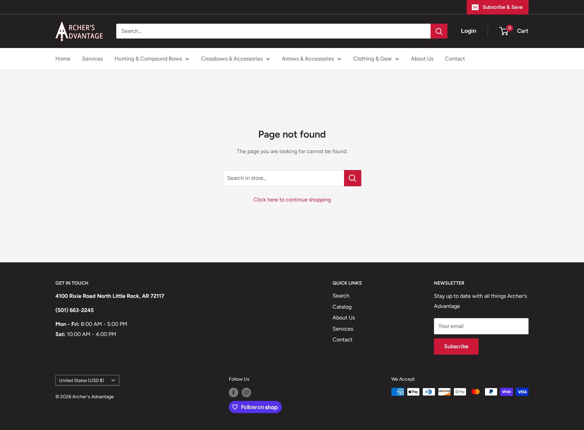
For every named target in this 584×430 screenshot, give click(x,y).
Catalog (342, 307)
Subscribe (456, 346)
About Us (422, 58)
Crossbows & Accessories (232, 58)
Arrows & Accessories (308, 58)
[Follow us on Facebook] (233, 392)
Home (62, 58)
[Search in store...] (352, 178)
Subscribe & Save (502, 7)
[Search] (439, 31)
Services (92, 58)
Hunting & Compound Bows (148, 58)
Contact (455, 58)
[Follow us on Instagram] (246, 392)
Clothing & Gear (372, 58)
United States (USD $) (81, 380)
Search (341, 295)
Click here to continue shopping (292, 199)
